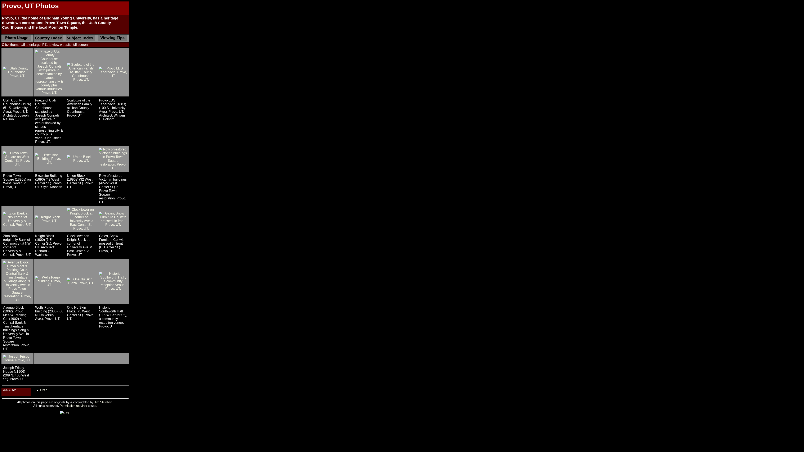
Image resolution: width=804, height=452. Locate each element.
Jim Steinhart (103, 402)
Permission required (73, 405)
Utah (43, 390)
